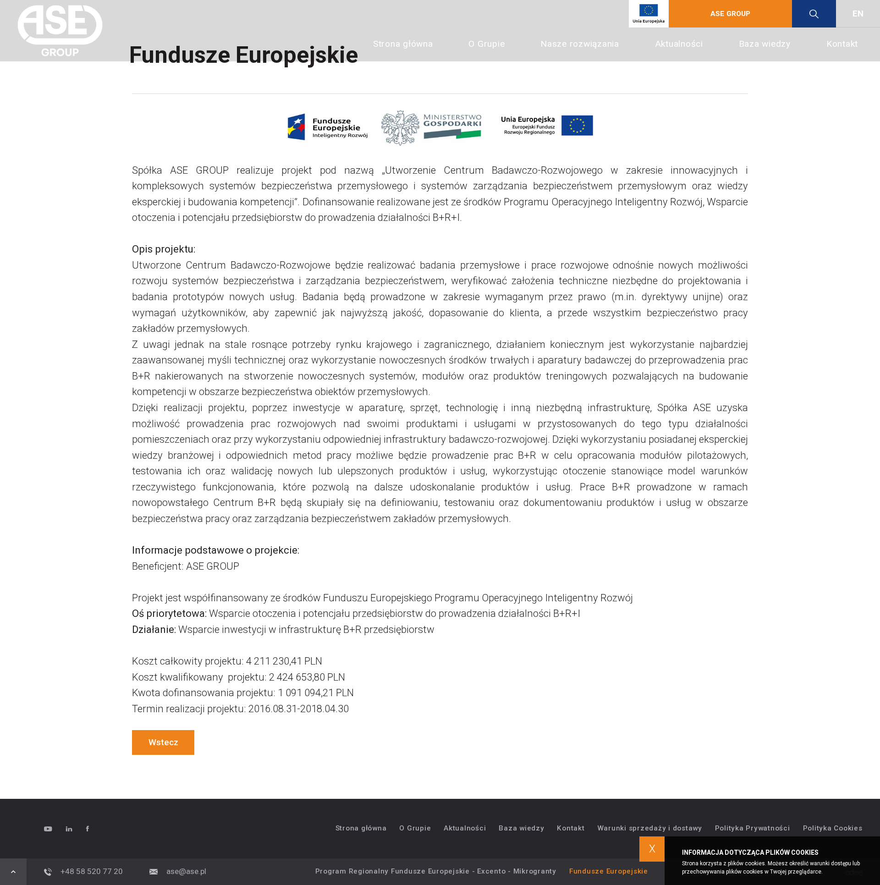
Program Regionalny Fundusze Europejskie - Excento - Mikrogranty (435, 871)
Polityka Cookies (833, 828)
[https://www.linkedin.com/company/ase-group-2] (76, 828)
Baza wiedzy (765, 43)
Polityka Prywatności (752, 828)
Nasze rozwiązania (579, 43)
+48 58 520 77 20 (91, 871)
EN (858, 13)
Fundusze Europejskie (608, 871)
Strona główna (403, 43)
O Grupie (486, 43)
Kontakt (842, 43)
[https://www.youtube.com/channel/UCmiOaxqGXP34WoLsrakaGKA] (55, 828)
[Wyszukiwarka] (814, 13)
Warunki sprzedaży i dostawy (650, 828)
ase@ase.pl (186, 871)
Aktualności (679, 43)
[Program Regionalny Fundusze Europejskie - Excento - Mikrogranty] (649, 13)
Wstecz (163, 742)
